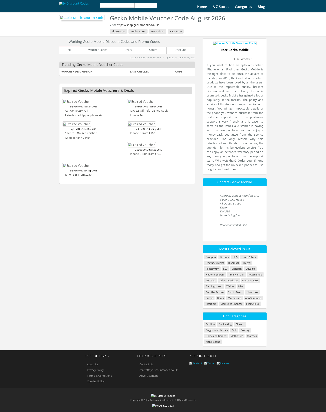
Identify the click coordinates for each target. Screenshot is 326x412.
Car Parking (225, 324)
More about (158, 31)
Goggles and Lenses (217, 330)
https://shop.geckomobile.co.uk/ (138, 25)
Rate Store (176, 31)
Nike (240, 286)
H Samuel (233, 263)
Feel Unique (252, 304)
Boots (220, 298)
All (69, 50)
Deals (128, 50)
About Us (92, 364)
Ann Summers (253, 298)
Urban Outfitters (228, 280)
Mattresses (237, 336)
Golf (234, 330)
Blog (261, 6)
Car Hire (210, 324)
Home (202, 6)
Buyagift (250, 268)
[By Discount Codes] (74, 3)
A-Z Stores (221, 6)
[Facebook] (195, 363)
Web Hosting (213, 341)
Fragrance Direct (215, 263)
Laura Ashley (249, 257)
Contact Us (146, 364)
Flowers (240, 324)
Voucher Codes (97, 50)
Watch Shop (255, 274)
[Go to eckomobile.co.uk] (235, 43)
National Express (215, 274)
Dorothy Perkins (215, 292)
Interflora (211, 304)
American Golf (236, 274)
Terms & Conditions (99, 375)
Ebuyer (247, 263)
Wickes (230, 286)
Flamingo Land (214, 286)
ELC (225, 268)
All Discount (118, 31)
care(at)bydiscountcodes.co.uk (158, 370)
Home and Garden (216, 336)
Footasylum (212, 268)
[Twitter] (209, 363)
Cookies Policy (96, 381)
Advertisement (148, 375)
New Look (252, 292)
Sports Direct (235, 292)
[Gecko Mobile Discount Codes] (82, 17)
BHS (235, 257)
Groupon (211, 257)
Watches (252, 336)
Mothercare (234, 298)
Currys (209, 298)
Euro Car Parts (250, 280)
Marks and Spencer (231, 304)
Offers (153, 50)
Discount (180, 50)
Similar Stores (138, 31)
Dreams (224, 257)
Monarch (236, 268)
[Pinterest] (223, 363)
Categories (243, 6)
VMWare (210, 280)
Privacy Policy (95, 370)
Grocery (245, 330)
